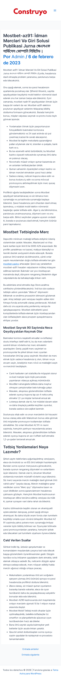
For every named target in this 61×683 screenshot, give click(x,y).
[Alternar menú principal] (55, 10)
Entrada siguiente (30, 655)
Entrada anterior (31, 649)
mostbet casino (11, 264)
